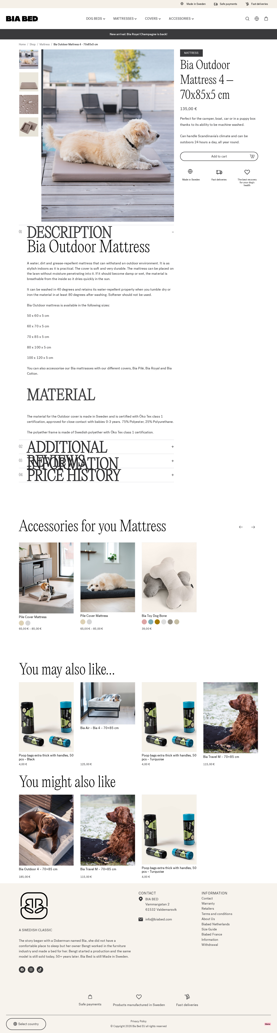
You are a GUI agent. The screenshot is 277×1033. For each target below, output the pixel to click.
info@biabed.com (158, 919)
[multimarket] (256, 18)
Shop (32, 44)
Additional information (73, 447)
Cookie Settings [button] (242, 1024)
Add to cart (219, 156)
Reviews (56, 461)
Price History (74, 475)
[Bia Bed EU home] (22, 18)
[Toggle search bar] (247, 18)
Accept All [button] (209, 1024)
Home (22, 44)
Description (69, 232)
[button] (266, 18)
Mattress (45, 44)
